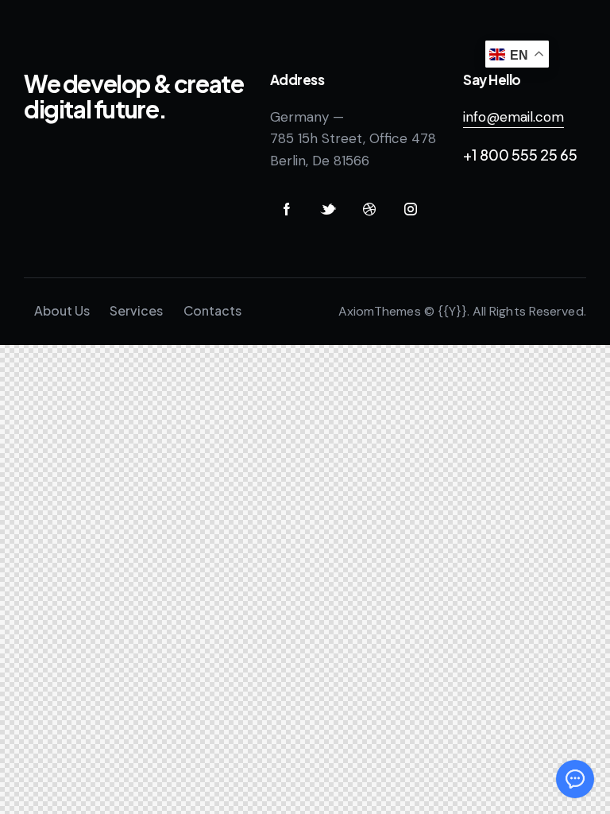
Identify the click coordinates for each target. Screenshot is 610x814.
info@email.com (513, 117)
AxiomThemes (379, 311)
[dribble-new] (369, 210)
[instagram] (410, 210)
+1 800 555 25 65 (520, 154)
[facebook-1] (286, 210)
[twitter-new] (328, 210)
